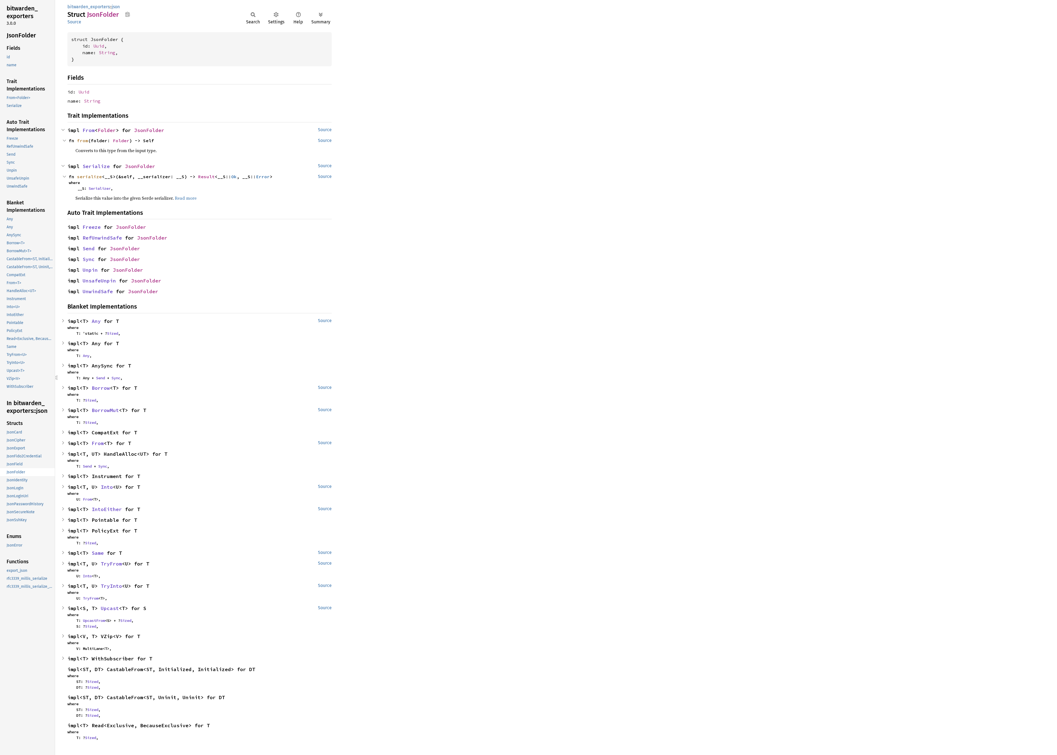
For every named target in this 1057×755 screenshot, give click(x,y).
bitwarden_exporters (88, 6)
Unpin (90, 270)
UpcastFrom (94, 620)
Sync (89, 259)
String (107, 52)
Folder (107, 130)
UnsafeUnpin (99, 281)
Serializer (100, 188)
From (89, 130)
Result (206, 176)
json (116, 6)
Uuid (98, 46)
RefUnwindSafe (102, 238)
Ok (234, 176)
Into (107, 487)
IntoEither (107, 509)
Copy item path (127, 14)
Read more (186, 198)
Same (98, 553)
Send (89, 248)
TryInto (111, 586)
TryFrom (111, 564)
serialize (89, 176)
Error (263, 176)
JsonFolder (149, 130)
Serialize (96, 166)
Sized (112, 333)
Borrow (101, 388)
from (82, 140)
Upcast (110, 608)
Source (74, 21)
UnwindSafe (98, 291)
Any (96, 321)
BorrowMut (105, 410)
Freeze (92, 227)
